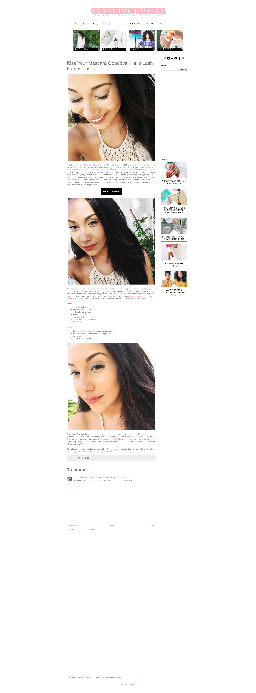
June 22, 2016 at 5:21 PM (123, 477)
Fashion (86, 24)
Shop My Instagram (118, 24)
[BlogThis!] (80, 458)
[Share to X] (83, 458)
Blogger (133, 684)
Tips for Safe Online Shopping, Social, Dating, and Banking (174, 210)
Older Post (151, 525)
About (77, 24)
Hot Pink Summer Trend (174, 264)
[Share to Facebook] (85, 458)
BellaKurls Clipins (136, 24)
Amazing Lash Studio (92, 165)
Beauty (95, 24)
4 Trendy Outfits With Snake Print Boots (174, 238)
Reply (75, 484)
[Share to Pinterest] (88, 458)
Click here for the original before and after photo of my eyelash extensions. (111, 450)
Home (69, 24)
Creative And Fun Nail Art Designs (174, 182)
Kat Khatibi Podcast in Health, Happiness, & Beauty (92, 477)
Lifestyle (104, 24)
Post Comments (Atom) (86, 529)
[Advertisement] (111, 553)
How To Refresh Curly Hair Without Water (174, 292)
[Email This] (78, 458)
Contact (162, 24)
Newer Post (72, 525)
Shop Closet (151, 24)
